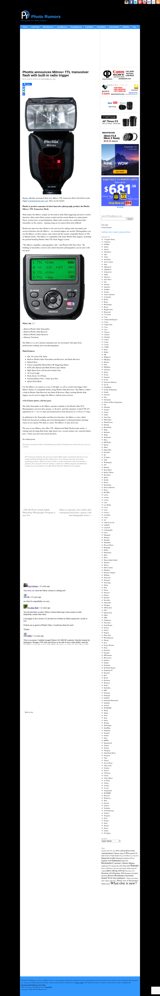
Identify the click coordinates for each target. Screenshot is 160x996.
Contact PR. (48, 987)
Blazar (106, 307)
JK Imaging (108, 462)
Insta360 (107, 452)
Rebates (111, 875)
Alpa (105, 264)
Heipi (106, 430)
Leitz (105, 510)
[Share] (56, 94)
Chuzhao (107, 337)
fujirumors (116, 860)
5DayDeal (104, 851)
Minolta (106, 562)
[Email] (56, 91)
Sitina (106, 720)
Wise (105, 800)
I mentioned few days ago (38, 200)
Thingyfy (107, 750)
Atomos (106, 292)
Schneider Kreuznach (111, 700)
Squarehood (108, 743)
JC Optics (107, 457)
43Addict (125, 27)
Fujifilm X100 (106, 860)
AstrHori (107, 289)
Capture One (108, 324)
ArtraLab (107, 287)
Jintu (105, 460)
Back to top (29, 712)
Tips (134, 27)
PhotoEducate (108, 638)
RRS (105, 690)
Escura (106, 374)
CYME (106, 347)
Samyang (107, 695)
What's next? (105, 884)
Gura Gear (107, 417)
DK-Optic (107, 359)
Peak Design (108, 625)
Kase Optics (108, 470)
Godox (106, 412)
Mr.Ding (107, 575)
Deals (106, 349)
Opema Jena (108, 613)
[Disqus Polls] (56, 550)
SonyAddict (101, 27)
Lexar (106, 517)
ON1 (105, 610)
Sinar (105, 715)
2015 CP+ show (111, 851)
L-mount (116, 863)
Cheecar (106, 332)
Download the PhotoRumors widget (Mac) (33, 985)
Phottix (25, 198)
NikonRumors (48, 27)
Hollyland (107, 437)
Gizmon (106, 410)
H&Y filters (108, 420)
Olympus (107, 605)
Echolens (107, 369)
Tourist (106, 770)
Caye (105, 329)
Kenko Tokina (109, 472)
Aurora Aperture (109, 294)
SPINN (106, 740)
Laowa (106, 500)
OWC (105, 618)
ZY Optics (107, 833)
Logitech (107, 527)
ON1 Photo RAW (125, 866)
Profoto (106, 663)
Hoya (105, 440)
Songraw (107, 733)
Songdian (107, 730)
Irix (105, 455)
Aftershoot (107, 252)
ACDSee (107, 244)
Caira (106, 317)
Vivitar (106, 788)
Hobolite (107, 432)
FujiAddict (89, 27)
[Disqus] (56, 613)
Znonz (106, 828)
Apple (106, 274)
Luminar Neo (115, 866)
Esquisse (107, 377)
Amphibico (108, 269)
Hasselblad (107, 427)
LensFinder (35, 27)
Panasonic (107, 623)
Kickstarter (106, 862)
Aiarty (106, 257)
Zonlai (106, 830)
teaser (104, 877)
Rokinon (107, 683)
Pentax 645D (105, 868)
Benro (106, 302)
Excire (106, 379)
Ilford (106, 447)
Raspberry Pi (108, 670)
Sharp (106, 710)
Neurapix (107, 580)
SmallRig (107, 728)
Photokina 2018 (129, 873)
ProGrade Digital (109, 668)
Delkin (106, 352)
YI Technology (109, 810)
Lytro (106, 532)
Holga (106, 435)
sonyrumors (129, 875)
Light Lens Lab (109, 522)
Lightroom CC (105, 866)
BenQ (106, 299)
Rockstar (107, 680)
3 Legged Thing (109, 239)
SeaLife (106, 705)
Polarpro (107, 653)
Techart (106, 748)
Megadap (107, 547)
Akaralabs (107, 259)
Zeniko (106, 820)
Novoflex (107, 600)
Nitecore (107, 592)
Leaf (105, 502)
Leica (106, 507)
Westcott (107, 795)
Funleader (107, 400)
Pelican (106, 628)
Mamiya (107, 537)
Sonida (106, 735)
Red (105, 675)
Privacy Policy (80, 982)
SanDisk (107, 698)
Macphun (107, 535)
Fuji (105, 397)
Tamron (106, 745)
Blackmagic (108, 304)
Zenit (106, 823)
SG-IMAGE (108, 708)
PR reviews (107, 658)
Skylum (106, 723)
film (137, 856)
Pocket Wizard (109, 645)
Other (106, 615)
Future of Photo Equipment (113, 402)
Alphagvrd (107, 267)
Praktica (106, 660)
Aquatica (107, 277)
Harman (106, 425)
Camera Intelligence (111, 319)
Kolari (106, 482)
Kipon (106, 477)
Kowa (106, 490)
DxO (105, 364)
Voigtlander (108, 790)
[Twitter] (56, 89)
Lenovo (106, 512)
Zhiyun (106, 825)
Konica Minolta (109, 487)
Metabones (107, 552)
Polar (105, 648)
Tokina (106, 760)
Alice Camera (108, 262)
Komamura (107, 485)
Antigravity (108, 272)
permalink (58, 444)
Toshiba (106, 768)
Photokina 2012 (130, 871)
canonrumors (107, 853)
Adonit (106, 249)
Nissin (106, 590)
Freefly (106, 392)
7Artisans (107, 242)
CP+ (136, 853)
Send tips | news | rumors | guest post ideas (115, 232)
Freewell (107, 395)
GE (105, 405)
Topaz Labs (108, 765)
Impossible (107, 450)
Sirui (105, 718)
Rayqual (107, 673)
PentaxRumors (76, 27)
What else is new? (123, 882)
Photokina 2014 (107, 873)
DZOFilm (107, 367)
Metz (105, 555)
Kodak (106, 480)
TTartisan (107, 773)
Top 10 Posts (108, 763)
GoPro (106, 415)
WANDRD (107, 793)
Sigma (106, 713)
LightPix (107, 525)
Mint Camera (108, 567)
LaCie (106, 495)
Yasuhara (107, 808)
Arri (105, 282)
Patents (134, 865)
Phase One (107, 635)
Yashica (106, 805)
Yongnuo (107, 815)
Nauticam (107, 577)
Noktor (106, 595)
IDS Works (107, 442)
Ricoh (106, 678)
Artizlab (106, 284)
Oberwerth (107, 602)
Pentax (106, 630)
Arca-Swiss (107, 279)
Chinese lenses (119, 853)
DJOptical (107, 357)
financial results (108, 857)
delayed (122, 856)
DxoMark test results (130, 856)
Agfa (105, 254)
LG (105, 520)
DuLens (106, 362)
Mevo (106, 557)
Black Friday (130, 850)
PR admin (28, 79)
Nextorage (107, 582)
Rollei (106, 685)
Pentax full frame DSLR (116, 868)
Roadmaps (119, 875)
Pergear (106, 633)
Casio (106, 327)
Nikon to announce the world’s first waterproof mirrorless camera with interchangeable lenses (75, 512)
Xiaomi (106, 803)
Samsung (107, 693)
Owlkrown (107, 620)
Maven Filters (108, 545)
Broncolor (107, 312)
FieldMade (107, 387)
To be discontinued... (117, 877)
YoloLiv (107, 813)
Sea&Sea (107, 703)
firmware (119, 858)
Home (25, 27)
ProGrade (107, 665)
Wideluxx (107, 798)
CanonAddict (114, 27)
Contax (106, 339)
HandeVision (108, 422)
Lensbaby (107, 515)
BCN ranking (120, 851)
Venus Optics (108, 778)
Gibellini (107, 407)
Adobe (106, 247)
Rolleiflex (107, 688)
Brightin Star (108, 309)
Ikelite (106, 445)
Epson (106, 372)
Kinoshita (107, 475)
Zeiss (105, 818)
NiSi (105, 587)
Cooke (106, 342)
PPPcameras (108, 655)
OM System (108, 607)
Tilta (105, 758)
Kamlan (106, 467)
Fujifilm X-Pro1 (128, 858)
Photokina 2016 (118, 873)
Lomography (108, 530)
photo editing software (116, 870)
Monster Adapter (109, 572)
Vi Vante (107, 780)
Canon (106, 322)
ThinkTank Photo (110, 753)
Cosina (106, 344)
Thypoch (107, 755)
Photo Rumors (46, 16)
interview (125, 860)
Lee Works (107, 505)
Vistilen (106, 785)
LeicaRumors (62, 27)
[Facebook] (56, 86)
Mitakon (107, 570)
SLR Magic (108, 725)
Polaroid (107, 650)
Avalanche (107, 297)
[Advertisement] (57, 50)
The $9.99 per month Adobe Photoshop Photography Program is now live (38, 512)
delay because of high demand (110, 856)
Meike (106, 550)
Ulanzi (106, 775)
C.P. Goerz (107, 314)
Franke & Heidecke (110, 390)
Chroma (106, 334)
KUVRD (107, 492)
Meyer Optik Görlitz (111, 560)
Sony (105, 738)
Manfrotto (107, 542)
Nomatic (107, 597)
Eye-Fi (106, 384)
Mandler (107, 540)
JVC (105, 465)
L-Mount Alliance (128, 863)
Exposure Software (110, 382)
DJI (105, 354)
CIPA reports (129, 853)
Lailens (106, 497)
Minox (106, 565)
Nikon (106, 585)
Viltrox (106, 783)
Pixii (105, 643)
